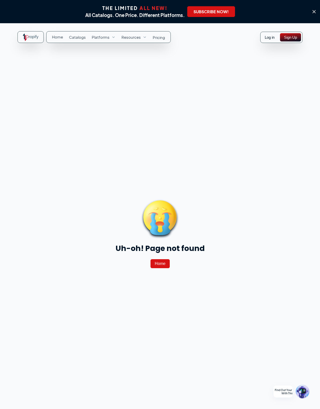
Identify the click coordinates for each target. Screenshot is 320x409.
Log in (269, 37)
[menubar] (108, 37)
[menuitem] (57, 37)
